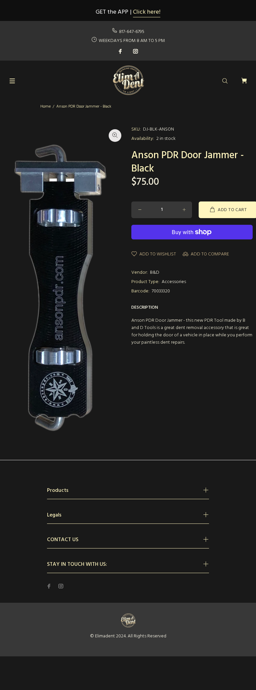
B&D (154, 272)
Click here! (146, 12)
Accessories (174, 282)
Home (45, 106)
